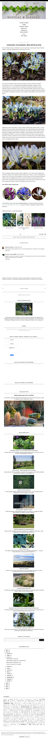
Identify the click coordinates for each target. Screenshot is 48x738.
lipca (8, 671)
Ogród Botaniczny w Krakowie (18, 708)
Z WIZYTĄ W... (24, 28)
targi (20, 719)
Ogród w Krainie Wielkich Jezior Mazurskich (24, 529)
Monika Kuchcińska (9, 247)
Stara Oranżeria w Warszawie (18, 718)
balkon (22, 699)
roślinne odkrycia (7, 715)
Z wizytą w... (23, 724)
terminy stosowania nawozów (14, 720)
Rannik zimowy (18, 714)
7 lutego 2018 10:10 (18, 247)
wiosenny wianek (42, 721)
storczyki (27, 718)
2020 (7, 686)
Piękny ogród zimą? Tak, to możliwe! (24, 395)
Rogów (32, 714)
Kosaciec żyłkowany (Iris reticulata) (24, 45)
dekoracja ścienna (30, 700)
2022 (7, 688)
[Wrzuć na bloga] (41, 234)
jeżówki (30, 703)
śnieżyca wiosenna (40, 718)
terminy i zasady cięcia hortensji (29, 719)
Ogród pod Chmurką (24, 568)
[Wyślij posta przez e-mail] (20, 234)
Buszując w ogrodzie (9, 254)
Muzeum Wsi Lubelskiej (15, 707)
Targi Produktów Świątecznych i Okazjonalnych (16, 660)
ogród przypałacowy (29, 709)
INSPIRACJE (24, 30)
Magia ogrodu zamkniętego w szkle (13, 662)
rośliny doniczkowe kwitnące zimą (27, 715)
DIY (24, 33)
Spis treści (24, 35)
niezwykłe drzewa (36, 707)
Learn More (22, 736)
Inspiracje (7, 703)
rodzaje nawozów (26, 714)
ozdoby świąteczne (24, 712)
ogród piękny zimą (12, 709)
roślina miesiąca (39, 714)
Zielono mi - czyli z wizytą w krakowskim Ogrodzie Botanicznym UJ (24, 608)
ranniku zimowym (16, 204)
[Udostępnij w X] (42, 234)
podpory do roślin (18, 713)
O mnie (24, 24)
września (9, 675)
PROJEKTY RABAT (24, 26)
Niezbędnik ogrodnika (25, 707)
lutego (8, 655)
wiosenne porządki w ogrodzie (32, 721)
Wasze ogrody (24, 32)
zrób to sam (35, 724)
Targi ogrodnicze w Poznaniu (12, 658)
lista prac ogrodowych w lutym (34, 704)
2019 (7, 684)
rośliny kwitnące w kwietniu (39, 715)
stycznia (9, 653)
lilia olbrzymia (20, 704)
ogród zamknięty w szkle (38, 710)
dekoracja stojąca (21, 700)
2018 (7, 683)
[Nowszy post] (3, 288)
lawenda (13, 704)
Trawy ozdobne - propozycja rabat (24, 509)
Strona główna (24, 22)
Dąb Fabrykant (12, 700)
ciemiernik (35, 699)
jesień (24, 703)
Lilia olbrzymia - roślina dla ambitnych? (24, 627)
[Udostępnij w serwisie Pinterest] (45, 234)
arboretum (11, 699)
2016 (7, 650)
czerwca (9, 670)
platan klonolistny (10, 713)
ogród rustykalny (37, 709)
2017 (7, 651)
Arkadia (17, 699)
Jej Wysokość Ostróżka (38, 227)
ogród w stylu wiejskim (25, 710)
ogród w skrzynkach (14, 710)
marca (8, 657)
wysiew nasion (13, 724)
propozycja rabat (35, 713)
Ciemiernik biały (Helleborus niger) (23, 228)
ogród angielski (8, 708)
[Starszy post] (45, 288)
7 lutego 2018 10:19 (20, 254)
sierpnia (9, 673)
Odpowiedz (7, 250)
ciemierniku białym (6, 204)
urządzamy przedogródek (39, 720)
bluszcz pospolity (28, 699)
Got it (27, 736)
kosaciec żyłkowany (38, 703)
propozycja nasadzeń (27, 713)
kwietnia (9, 666)
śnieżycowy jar (6, 719)
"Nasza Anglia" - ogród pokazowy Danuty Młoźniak (24, 470)
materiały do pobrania (25, 705)
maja (8, 668)
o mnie (43, 707)
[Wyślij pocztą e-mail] (39, 234)
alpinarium (5, 699)
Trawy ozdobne (24, 720)
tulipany (31, 720)
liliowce (26, 704)
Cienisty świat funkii (9, 227)
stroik (33, 718)
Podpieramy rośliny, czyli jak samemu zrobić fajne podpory (24, 450)
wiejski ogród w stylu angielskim (19, 721)
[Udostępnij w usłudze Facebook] (43, 234)
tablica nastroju (13, 719)
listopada (9, 679)
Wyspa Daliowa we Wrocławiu (24, 588)
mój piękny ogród (6, 707)
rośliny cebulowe (16, 715)
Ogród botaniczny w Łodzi (30, 708)
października (10, 677)
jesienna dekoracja (17, 703)
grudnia (9, 680)
